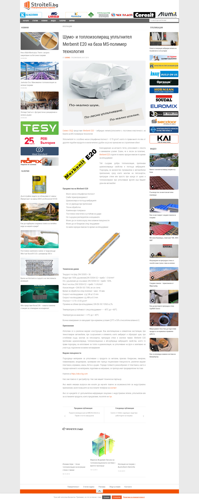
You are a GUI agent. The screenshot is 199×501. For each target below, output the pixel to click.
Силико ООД (68, 130)
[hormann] (164, 93)
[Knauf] (164, 77)
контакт (113, 388)
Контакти (128, 487)
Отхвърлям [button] (116, 497)
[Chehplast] (122, 17)
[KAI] (164, 143)
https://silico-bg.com (79, 374)
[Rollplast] (164, 68)
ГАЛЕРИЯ (62, 21)
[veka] (164, 132)
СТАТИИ (35, 21)
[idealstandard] (40, 155)
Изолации (67, 26)
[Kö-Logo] (76, 17)
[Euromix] (164, 109)
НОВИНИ (44, 21)
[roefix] (40, 165)
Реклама (102, 487)
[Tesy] (40, 134)
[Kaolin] (31, 17)
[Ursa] (54, 17)
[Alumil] (167, 17)
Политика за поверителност (134, 497)
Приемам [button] (106, 497)
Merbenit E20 (88, 130)
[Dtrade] (164, 116)
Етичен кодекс (88, 487)
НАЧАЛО (26, 21)
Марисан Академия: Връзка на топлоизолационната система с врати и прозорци (102, 463)
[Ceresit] (144, 17)
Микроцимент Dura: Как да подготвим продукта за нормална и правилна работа (163, 331)
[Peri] (40, 144)
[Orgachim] (164, 85)
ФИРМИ (72, 21)
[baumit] (164, 60)
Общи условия (114, 487)
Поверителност (73, 487)
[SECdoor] (164, 124)
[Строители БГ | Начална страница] (40, 5)
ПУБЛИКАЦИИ (156, 27)
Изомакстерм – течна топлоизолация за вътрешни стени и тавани (74, 467)
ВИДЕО (53, 21)
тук (110, 396)
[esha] (99, 17)
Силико (67, 58)
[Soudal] (164, 101)
